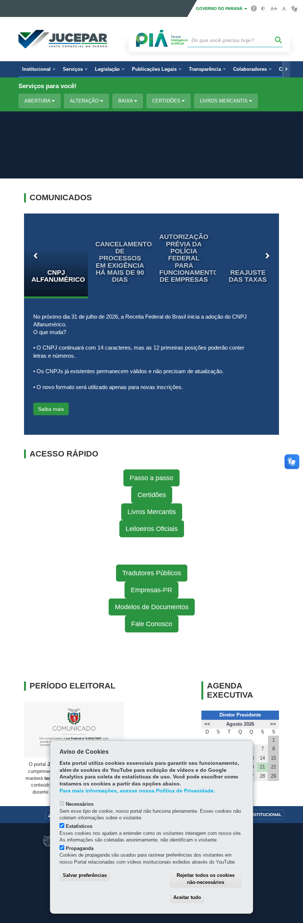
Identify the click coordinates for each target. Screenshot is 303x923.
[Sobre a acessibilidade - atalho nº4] (254, 8)
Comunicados (61, 197)
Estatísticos (79, 826)
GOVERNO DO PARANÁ (220, 8)
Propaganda (79, 848)
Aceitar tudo (187, 897)
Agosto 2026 (240, 724)
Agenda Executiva (230, 690)
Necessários (79, 804)
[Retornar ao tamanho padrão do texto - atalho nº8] (284, 8)
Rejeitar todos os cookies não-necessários (206, 878)
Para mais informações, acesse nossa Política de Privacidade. (137, 791)
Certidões (167, 101)
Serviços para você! (47, 86)
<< (207, 724)
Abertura (38, 101)
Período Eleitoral (72, 685)
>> (273, 724)
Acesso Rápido (64, 454)
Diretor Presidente (240, 715)
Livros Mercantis (224, 101)
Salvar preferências (85, 875)
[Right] (286, 69)
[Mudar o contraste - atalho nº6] (263, 8)
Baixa (126, 101)
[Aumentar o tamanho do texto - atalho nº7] (273, 8)
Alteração (85, 101)
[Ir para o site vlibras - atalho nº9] (294, 8)
